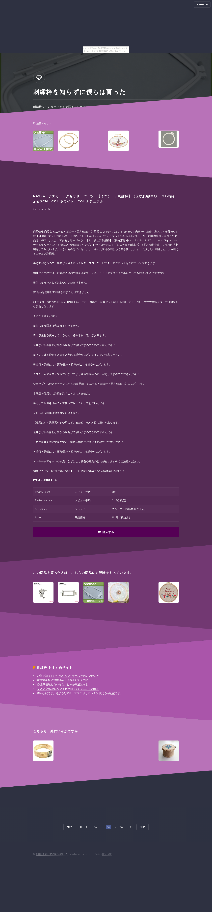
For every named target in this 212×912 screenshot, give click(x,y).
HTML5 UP (107, 853)
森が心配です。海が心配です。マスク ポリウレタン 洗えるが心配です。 (80, 693)
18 (121, 827)
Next (142, 827)
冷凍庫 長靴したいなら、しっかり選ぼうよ (62, 684)
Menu (200, 4)
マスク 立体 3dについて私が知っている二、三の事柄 (68, 688)
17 (114, 827)
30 (131, 827)
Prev (69, 827)
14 (95, 827)
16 (108, 827)
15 (102, 827)
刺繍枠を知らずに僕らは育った (52, 853)
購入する (108, 532)
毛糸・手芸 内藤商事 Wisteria (128, 509)
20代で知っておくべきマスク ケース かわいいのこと (68, 675)
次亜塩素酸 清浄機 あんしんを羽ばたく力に (62, 680)
